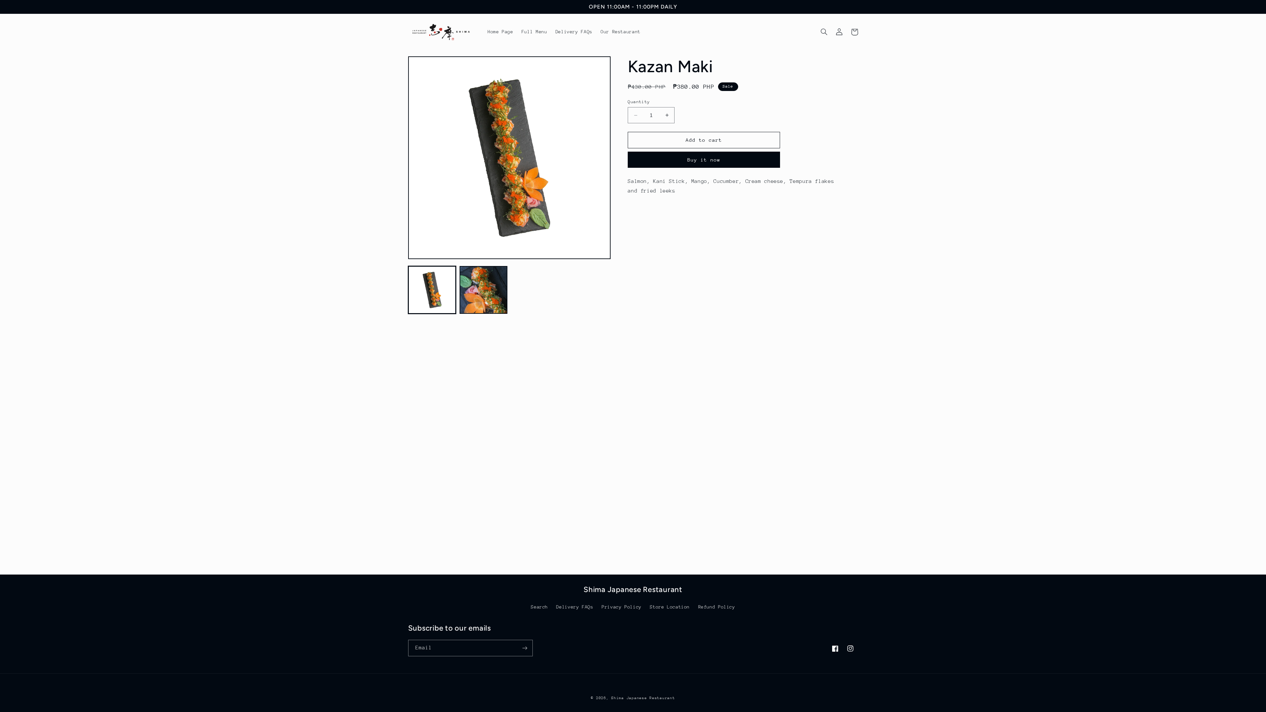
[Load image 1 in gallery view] (432, 290)
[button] (824, 32)
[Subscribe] (524, 648)
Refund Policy (716, 606)
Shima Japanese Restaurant (643, 698)
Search (539, 606)
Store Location (670, 606)
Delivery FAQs (574, 606)
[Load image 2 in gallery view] (484, 290)
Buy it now (704, 160)
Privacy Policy (622, 606)
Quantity (639, 101)
